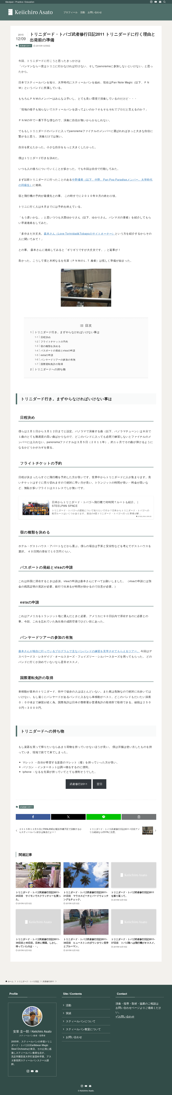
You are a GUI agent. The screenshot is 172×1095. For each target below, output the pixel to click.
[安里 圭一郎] (30, 12)
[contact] (160, 2)
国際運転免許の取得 (52, 364)
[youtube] (156, 2)
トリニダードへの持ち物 (50, 369)
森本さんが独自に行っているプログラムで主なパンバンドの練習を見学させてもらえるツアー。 (79, 651)
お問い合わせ (74, 1037)
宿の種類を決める (50, 346)
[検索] (164, 2)
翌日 (99, 784)
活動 (68, 1005)
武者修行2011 (25, 45)
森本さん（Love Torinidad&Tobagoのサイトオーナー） (79, 233)
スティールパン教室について (83, 1029)
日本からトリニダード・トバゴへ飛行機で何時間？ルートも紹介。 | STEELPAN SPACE (95, 504)
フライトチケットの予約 (54, 341)
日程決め (46, 337)
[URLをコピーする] (139, 817)
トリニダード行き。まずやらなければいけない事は (67, 332)
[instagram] (151, 2)
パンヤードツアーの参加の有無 (58, 359)
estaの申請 (47, 355)
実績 (68, 1013)
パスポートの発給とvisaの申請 (58, 350)
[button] (33, 817)
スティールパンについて (80, 1021)
